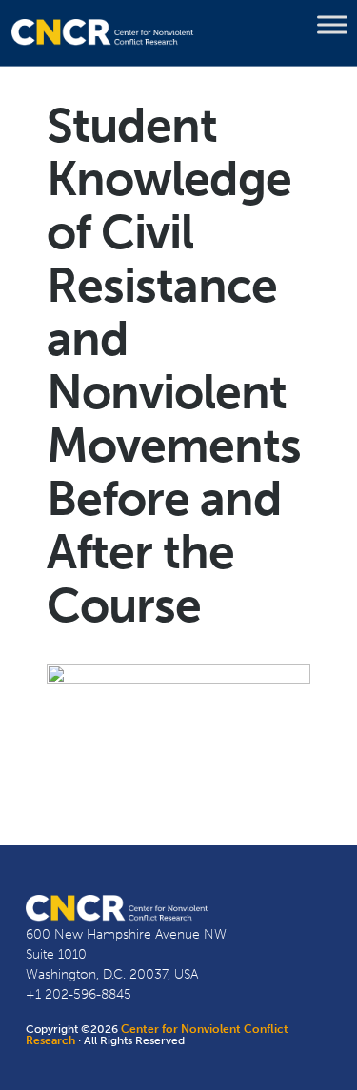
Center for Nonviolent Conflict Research (157, 1034)
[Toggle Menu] (332, 24)
